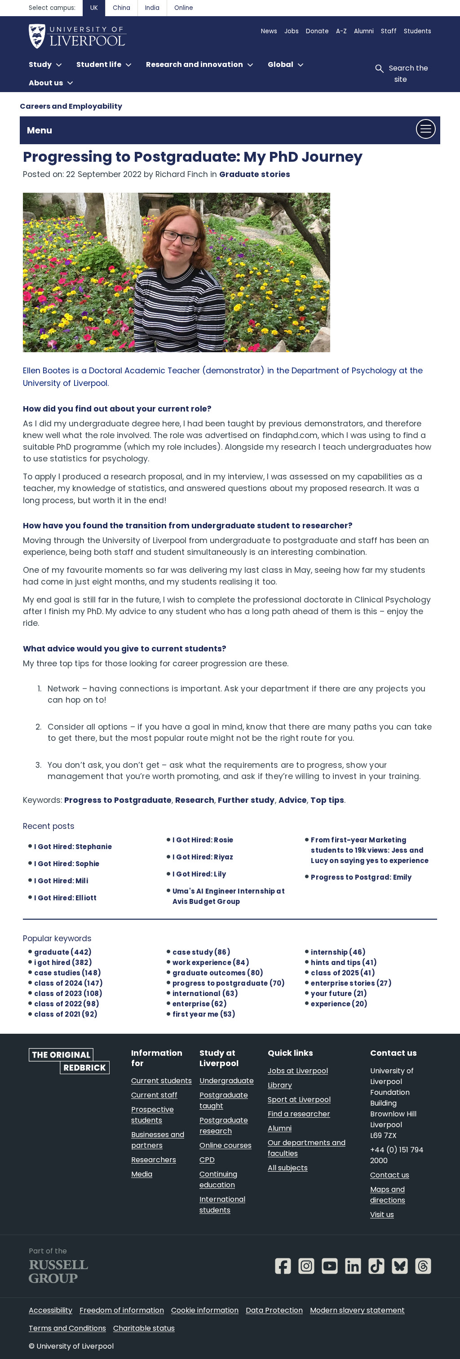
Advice (293, 800)
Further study (246, 800)
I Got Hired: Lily (199, 874)
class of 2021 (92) (65, 1014)
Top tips (327, 800)
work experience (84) (210, 962)
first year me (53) (203, 1014)
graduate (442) (63, 952)
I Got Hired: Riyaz (202, 857)
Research (194, 800)
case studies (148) (67, 973)
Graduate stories (254, 174)
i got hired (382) (63, 962)
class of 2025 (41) (343, 973)
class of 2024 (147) (68, 983)
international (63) (205, 993)
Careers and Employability (71, 106)
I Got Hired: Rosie (202, 840)
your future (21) (339, 993)
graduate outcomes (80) (217, 973)
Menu (39, 130)
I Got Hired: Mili (61, 880)
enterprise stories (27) (351, 983)
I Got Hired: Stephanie (73, 846)
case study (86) (201, 952)
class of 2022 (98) (66, 1004)
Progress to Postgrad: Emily (361, 877)
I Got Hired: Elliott (65, 898)
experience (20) (339, 1004)
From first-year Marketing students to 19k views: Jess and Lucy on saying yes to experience (370, 850)
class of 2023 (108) (68, 993)
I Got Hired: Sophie (67, 863)
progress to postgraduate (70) (228, 983)
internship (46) (338, 952)
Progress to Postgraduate (118, 800)
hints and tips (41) (344, 962)
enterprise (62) (199, 1004)
